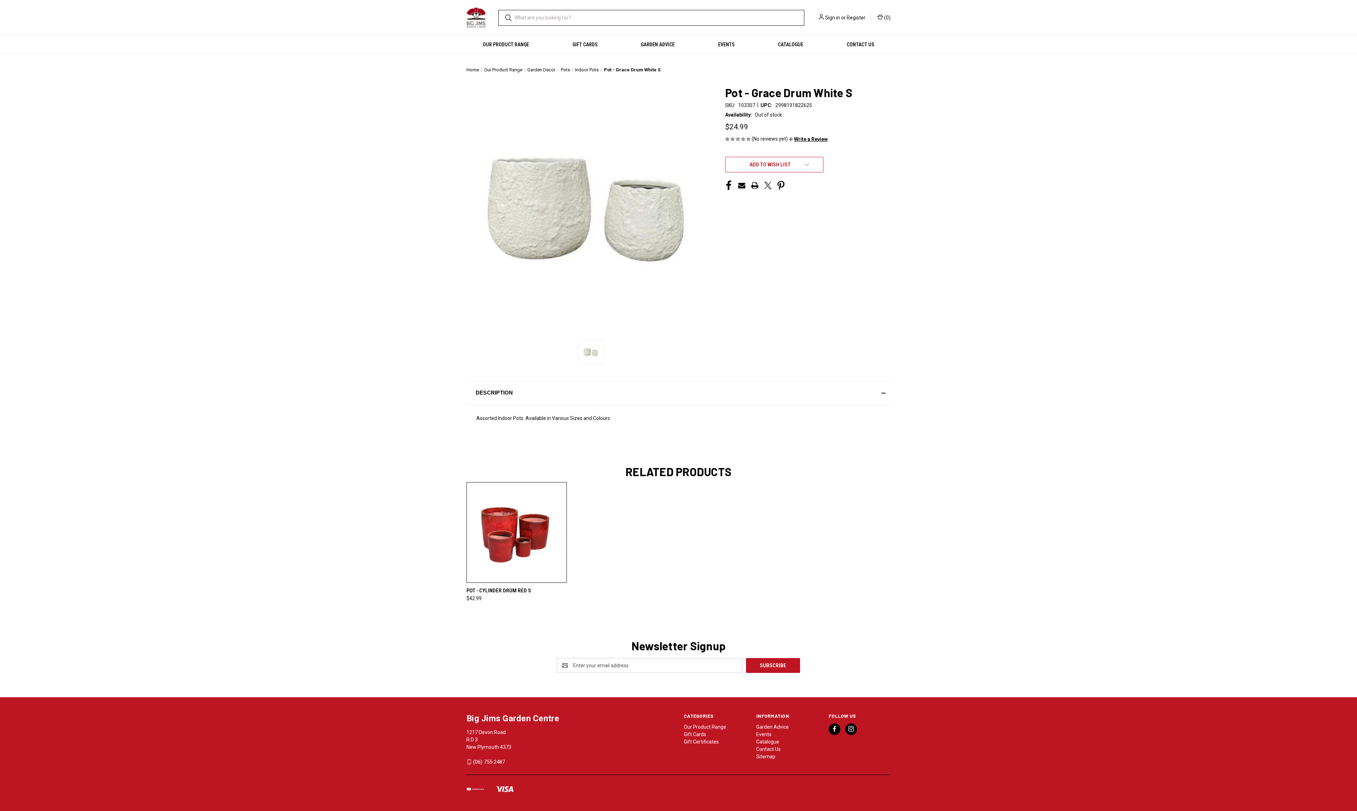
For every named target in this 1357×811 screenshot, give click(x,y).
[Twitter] (767, 185)
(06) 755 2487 (489, 762)
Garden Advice (658, 44)
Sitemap (765, 756)
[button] (808, 139)
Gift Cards (585, 44)
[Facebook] (728, 185)
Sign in (832, 17)
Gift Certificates (701, 742)
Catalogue (790, 44)
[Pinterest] (781, 185)
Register (856, 17)
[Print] (754, 185)
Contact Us (860, 44)
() (887, 17)
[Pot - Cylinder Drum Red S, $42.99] (516, 532)
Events (726, 44)
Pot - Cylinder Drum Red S (498, 590)
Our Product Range (506, 44)
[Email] (741, 185)
